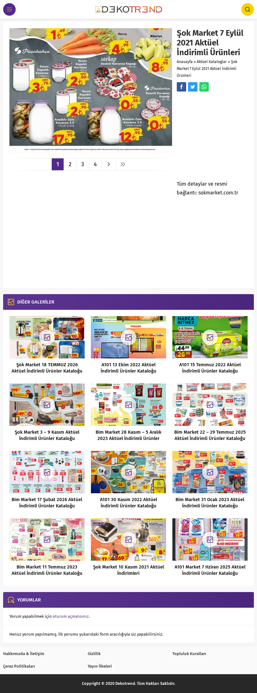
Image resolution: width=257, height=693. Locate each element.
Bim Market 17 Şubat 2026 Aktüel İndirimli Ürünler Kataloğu (47, 503)
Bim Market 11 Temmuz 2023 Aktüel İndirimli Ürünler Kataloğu (47, 570)
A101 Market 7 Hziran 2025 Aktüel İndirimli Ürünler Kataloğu (210, 570)
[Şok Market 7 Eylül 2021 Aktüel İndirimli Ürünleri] (90, 151)
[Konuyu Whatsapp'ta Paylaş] (204, 87)
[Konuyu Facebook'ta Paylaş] (181, 87)
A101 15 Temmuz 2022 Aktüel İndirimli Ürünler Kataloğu (210, 368)
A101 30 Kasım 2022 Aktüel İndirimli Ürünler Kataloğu (128, 503)
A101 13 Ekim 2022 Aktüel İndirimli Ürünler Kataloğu (128, 368)
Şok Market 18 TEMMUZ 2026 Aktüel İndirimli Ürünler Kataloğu (47, 368)
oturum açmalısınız (71, 616)
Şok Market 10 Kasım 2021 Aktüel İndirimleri (128, 570)
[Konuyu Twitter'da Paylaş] (192, 87)
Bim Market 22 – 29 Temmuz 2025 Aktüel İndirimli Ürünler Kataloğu (210, 435)
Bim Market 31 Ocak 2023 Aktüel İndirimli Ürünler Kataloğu (210, 503)
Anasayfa (185, 62)
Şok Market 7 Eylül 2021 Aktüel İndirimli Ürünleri (207, 69)
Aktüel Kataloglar (212, 62)
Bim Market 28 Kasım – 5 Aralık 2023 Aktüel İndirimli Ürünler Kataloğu (128, 438)
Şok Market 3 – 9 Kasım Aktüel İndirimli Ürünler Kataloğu (47, 435)
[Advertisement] (217, 138)
